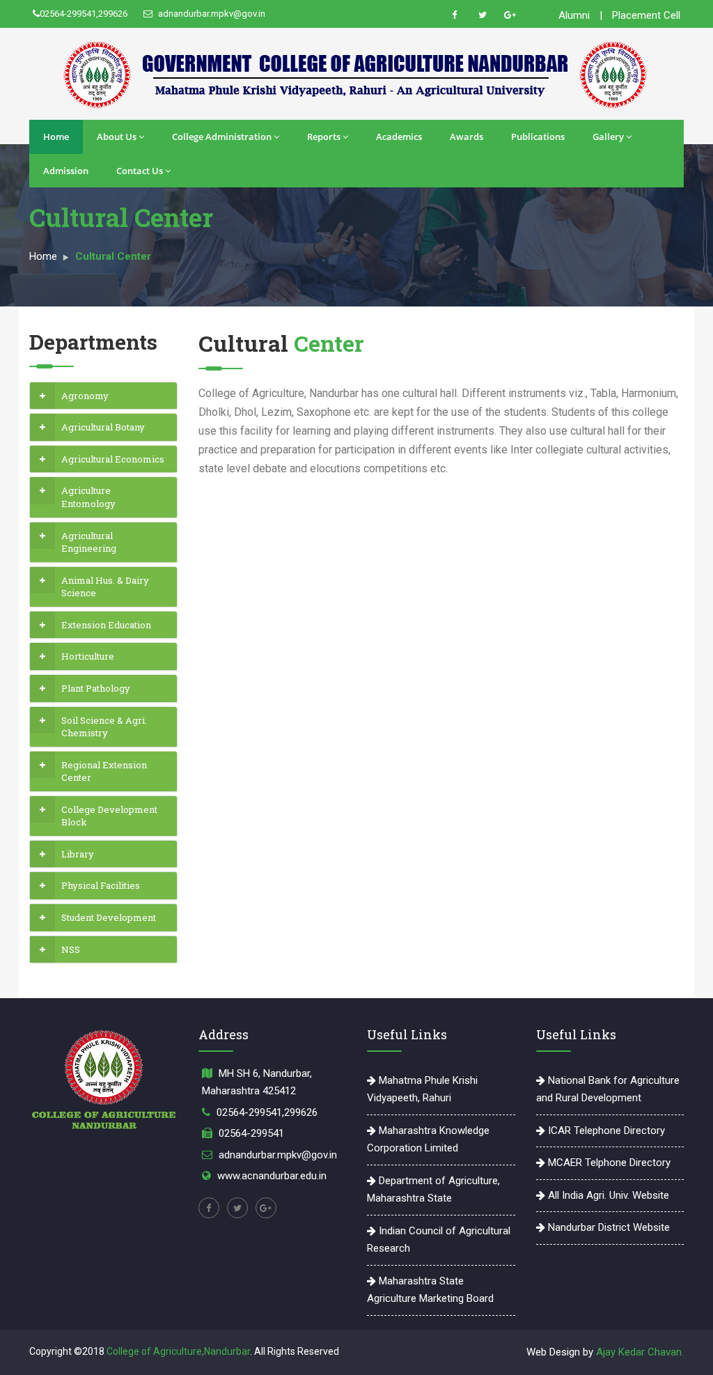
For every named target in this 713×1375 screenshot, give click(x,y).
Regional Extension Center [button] (104, 771)
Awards (466, 136)
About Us (116, 136)
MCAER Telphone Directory (608, 1162)
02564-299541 (251, 1133)
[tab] (103, 396)
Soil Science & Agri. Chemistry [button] (104, 727)
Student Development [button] (108, 917)
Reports (323, 136)
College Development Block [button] (109, 816)
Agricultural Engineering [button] (88, 542)
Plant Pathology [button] (95, 688)
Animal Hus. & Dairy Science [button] (105, 587)
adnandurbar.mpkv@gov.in (210, 13)
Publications (538, 136)
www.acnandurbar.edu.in (272, 1176)
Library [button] (77, 854)
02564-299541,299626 (83, 13)
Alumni (574, 15)
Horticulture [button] (87, 656)
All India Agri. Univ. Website (607, 1195)
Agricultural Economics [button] (112, 459)
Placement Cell (646, 15)
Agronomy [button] (85, 395)
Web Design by (561, 1352)
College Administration (222, 136)
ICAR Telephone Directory (605, 1130)
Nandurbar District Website (607, 1227)
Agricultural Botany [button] (103, 427)
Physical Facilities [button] (100, 885)
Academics (399, 136)
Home (56, 136)
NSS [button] (70, 949)
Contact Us (139, 170)
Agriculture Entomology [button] (88, 497)
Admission (65, 170)
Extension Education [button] (106, 625)
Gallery (608, 136)
